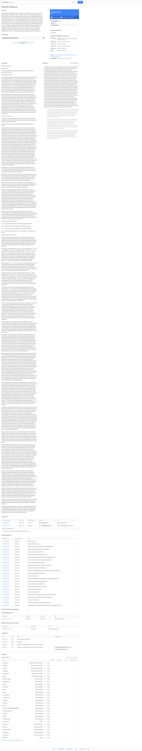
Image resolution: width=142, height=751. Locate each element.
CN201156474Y (5, 586)
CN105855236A (5, 541)
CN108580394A (5, 597)
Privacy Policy (82, 749)
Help (88, 749)
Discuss (70, 58)
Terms (76, 749)
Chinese (60, 21)
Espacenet (59, 58)
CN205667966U (5, 565)
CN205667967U (5, 589)
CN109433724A (5, 525)
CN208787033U (5, 591)
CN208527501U (5, 546)
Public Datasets (69, 749)
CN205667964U (5, 581)
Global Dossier (65, 58)
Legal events (61, 54)
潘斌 (56, 23)
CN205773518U (5, 559)
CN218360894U (5, 602)
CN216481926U (5, 605)
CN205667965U (5, 575)
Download (69, 657)
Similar (72, 17)
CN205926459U (5, 599)
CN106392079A (5, 570)
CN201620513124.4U (6, 618)
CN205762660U (5, 583)
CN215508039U (5, 594)
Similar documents (68, 54)
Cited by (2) (55, 54)
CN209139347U (5, 578)
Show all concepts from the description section (12, 740)
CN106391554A (5, 522)
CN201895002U (5, 543)
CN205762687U (5, 573)
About (54, 749)
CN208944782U (5, 562)
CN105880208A (5, 549)
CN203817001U (5, 551)
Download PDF (56, 17)
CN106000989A (5, 567)
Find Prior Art (65, 17)
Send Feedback (61, 749)
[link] (4, 662)
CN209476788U (5, 557)
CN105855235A (5, 554)
